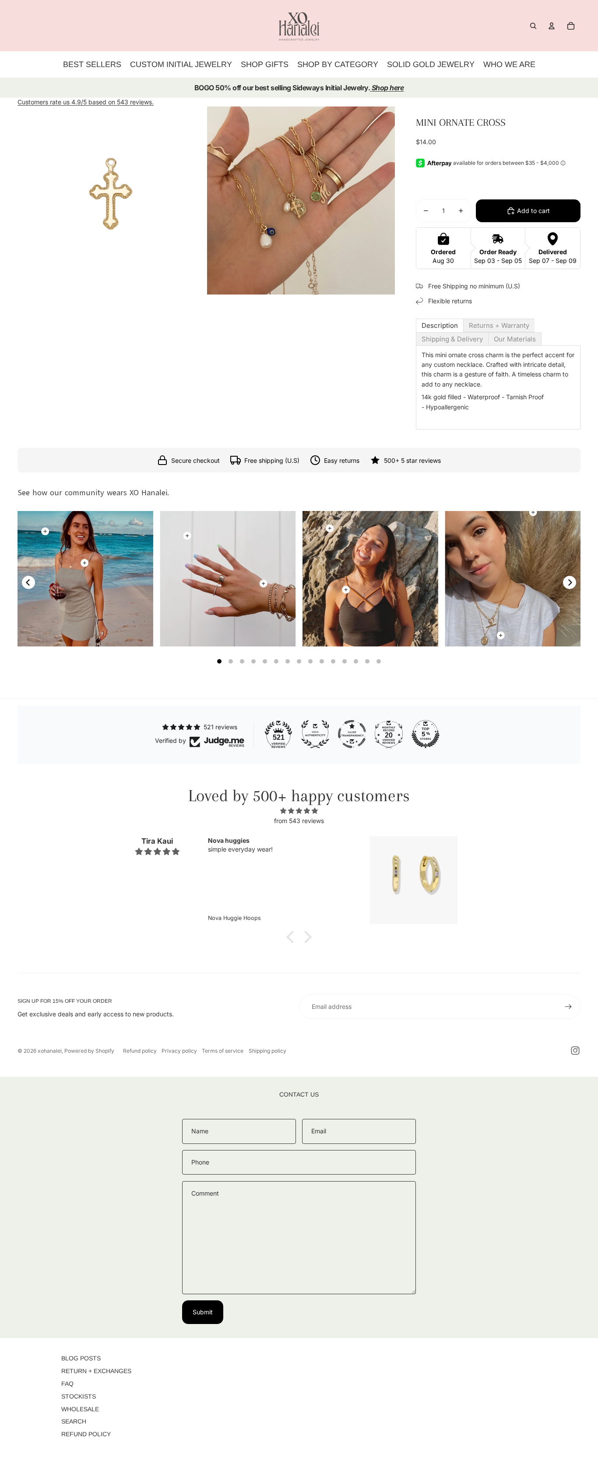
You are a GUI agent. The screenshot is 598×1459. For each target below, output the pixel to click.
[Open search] (533, 25)
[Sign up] (568, 1006)
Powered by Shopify (89, 1050)
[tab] (440, 325)
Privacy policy (179, 1050)
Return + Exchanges (96, 1370)
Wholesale (80, 1409)
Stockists (78, 1396)
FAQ (67, 1383)
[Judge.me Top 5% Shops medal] (426, 734)
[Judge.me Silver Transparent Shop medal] (352, 734)
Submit (203, 1312)
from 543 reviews (299, 820)
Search (73, 1421)
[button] (292, 937)
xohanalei (50, 1050)
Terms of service (222, 1050)
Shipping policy (267, 1050)
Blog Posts (81, 1358)
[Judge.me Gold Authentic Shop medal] (315, 734)
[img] (299, 811)
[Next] (569, 582)
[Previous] (28, 582)
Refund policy (140, 1050)
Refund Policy (86, 1434)
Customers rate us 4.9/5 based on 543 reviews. (86, 102)
